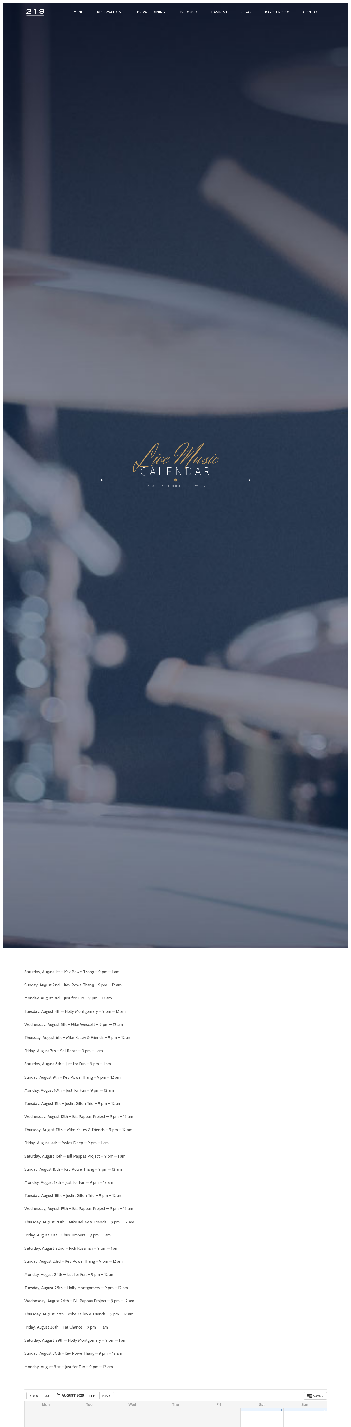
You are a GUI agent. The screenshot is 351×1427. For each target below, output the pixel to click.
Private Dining (151, 12)
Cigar (246, 12)
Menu (78, 12)
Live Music (188, 12)
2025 (35, 1396)
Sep (92, 1396)
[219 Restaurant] (36, 12)
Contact (312, 12)
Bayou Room (277, 12)
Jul (47, 1396)
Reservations (110, 12)
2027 (105, 1396)
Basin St (219, 12)
